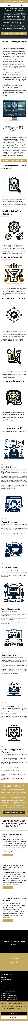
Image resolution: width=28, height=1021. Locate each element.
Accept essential (14, 1017)
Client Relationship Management (11, 999)
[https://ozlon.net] (7, 5)
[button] (21, 5)
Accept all (14, 1013)
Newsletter (5, 1001)
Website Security (7, 993)
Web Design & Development (9, 989)
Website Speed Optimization (10, 995)
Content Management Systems (10, 997)
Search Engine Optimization (9, 991)
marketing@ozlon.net (6, 979)
